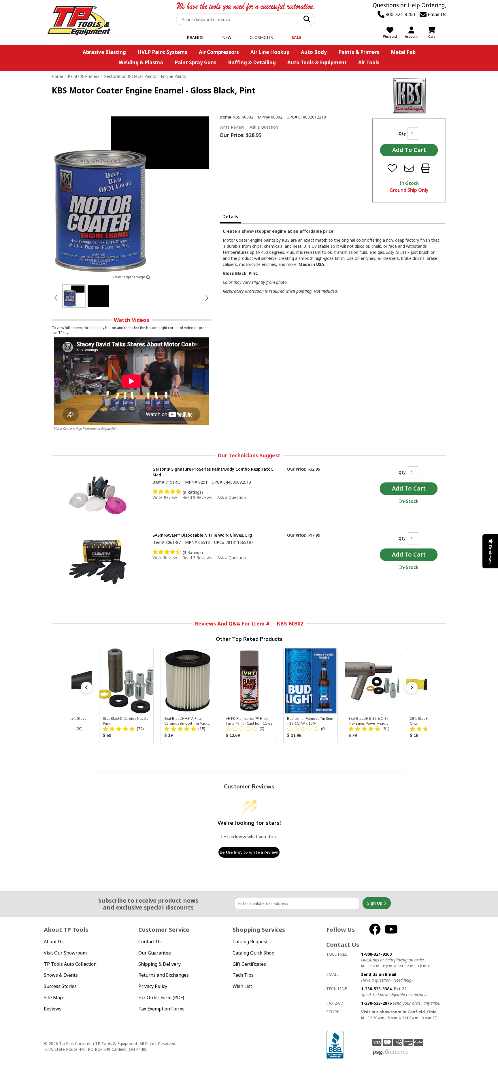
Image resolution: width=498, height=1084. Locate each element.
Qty (402, 133)
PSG (390, 1052)
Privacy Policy (152, 986)
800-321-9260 (399, 14)
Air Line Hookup (269, 52)
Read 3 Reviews (197, 557)
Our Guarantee (154, 953)
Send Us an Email (378, 974)
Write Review (232, 127)
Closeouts (261, 37)
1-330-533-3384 (376, 988)
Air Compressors (219, 52)
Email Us (436, 14)
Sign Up (375, 903)
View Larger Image (129, 277)
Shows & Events (61, 975)
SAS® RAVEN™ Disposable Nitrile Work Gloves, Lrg (202, 535)
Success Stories (60, 986)
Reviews (52, 1009)
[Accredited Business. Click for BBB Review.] (335, 1044)
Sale (296, 37)
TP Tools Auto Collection (70, 964)
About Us (54, 941)
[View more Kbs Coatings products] (409, 95)
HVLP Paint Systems (162, 52)
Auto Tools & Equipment (317, 62)
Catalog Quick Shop (253, 953)
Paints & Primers (358, 52)
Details (230, 216)
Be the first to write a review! (249, 852)
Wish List (242, 986)
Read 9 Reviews (197, 497)
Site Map (53, 997)
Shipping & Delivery (159, 964)
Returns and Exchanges (163, 975)
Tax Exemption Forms (161, 1009)
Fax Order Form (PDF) (161, 997)
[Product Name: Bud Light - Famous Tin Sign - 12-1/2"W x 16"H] (310, 696)
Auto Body (314, 52)
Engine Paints (173, 76)
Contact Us (150, 941)
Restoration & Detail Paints (130, 76)
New (226, 37)
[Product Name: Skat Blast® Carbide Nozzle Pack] (126, 696)
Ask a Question (264, 127)
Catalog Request (250, 941)
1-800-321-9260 (376, 954)
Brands (195, 37)
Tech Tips (243, 975)
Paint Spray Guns (195, 62)
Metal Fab (403, 52)
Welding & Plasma (141, 62)
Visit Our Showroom (65, 953)
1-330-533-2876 (376, 1003)
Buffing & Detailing (252, 62)
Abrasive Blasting (104, 52)
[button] (86, 687)
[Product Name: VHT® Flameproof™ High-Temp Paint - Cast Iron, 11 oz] (249, 696)
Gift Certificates (249, 964)
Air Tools (369, 62)
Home (57, 76)
